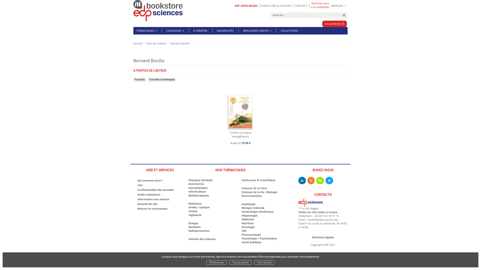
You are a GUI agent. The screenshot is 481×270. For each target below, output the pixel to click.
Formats (139, 79)
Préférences (216, 262)
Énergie (193, 223)
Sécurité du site (147, 204)
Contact (301, 6)
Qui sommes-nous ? (150, 180)
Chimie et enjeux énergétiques (240, 134)
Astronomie (196, 184)
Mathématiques (198, 195)
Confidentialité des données (155, 190)
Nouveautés (225, 30)
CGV (140, 185)
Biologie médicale (253, 208)
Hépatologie (249, 215)
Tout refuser (264, 262)
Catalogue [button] (174, 30)
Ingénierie (194, 215)
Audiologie (249, 204)
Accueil (137, 43)
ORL (244, 230)
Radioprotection (198, 230)
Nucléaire (194, 227)
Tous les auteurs (156, 43)
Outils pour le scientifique (258, 180)
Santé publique (251, 242)
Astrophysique (197, 188)
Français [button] (337, 6)
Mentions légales (323, 237)
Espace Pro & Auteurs (276, 6)
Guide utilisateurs (148, 194)
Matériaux (195, 203)
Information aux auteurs (153, 199)
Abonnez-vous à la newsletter (320, 5)
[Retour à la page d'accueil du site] (158, 11)
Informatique (197, 191)
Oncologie (248, 227)
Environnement (252, 196)
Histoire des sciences (202, 239)
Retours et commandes (152, 208)
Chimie (192, 211)
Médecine (248, 219)
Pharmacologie (251, 234)
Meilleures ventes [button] (256, 30)
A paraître (200, 30)
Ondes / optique (198, 207)
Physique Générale (200, 180)
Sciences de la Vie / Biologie (259, 192)
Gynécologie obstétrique (257, 211)
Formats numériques (162, 79)
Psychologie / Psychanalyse (259, 238)
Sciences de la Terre (254, 188)
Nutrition (248, 223)
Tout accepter (240, 262)
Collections (289, 30)
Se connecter (333, 24)
